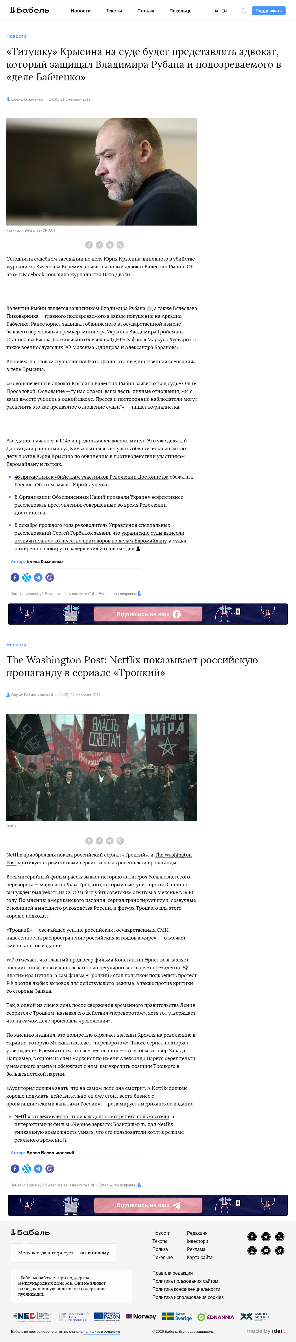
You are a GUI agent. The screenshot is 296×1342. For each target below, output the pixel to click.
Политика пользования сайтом (185, 1281)
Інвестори (197, 1241)
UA (216, 11)
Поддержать (269, 10)
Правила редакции (172, 1273)
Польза (145, 10)
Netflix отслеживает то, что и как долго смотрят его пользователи (91, 1116)
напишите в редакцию (102, 1332)
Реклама (196, 1249)
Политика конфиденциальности (186, 1289)
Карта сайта (200, 1257)
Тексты (114, 10)
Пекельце (180, 10)
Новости (81, 10)
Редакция (197, 1233)
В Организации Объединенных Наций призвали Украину (82, 497)
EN (224, 11)
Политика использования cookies (188, 1297)
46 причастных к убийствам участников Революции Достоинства (91, 477)
